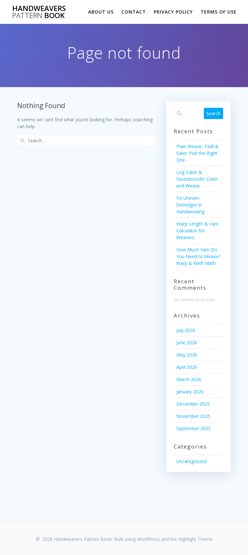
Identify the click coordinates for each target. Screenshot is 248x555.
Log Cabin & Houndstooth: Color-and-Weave (197, 179)
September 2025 (193, 428)
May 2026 (186, 355)
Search (213, 113)
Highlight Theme (195, 539)
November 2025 (193, 416)
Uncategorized (191, 461)
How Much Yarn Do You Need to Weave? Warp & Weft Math (198, 256)
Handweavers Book (39, 12)
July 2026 (185, 330)
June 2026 (186, 342)
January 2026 (189, 391)
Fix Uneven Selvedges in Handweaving (190, 205)
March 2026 (188, 379)
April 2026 (186, 367)
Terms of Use (219, 12)
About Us (101, 12)
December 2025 (193, 404)
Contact (133, 12)
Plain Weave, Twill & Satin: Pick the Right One (197, 153)
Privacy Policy (173, 12)
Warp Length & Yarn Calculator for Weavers (197, 230)
